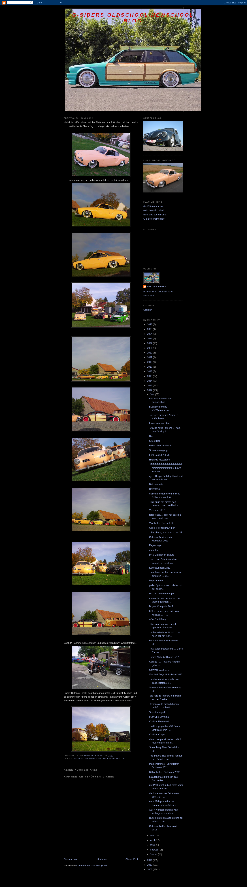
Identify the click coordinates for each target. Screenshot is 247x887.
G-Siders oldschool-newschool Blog (133, 17)
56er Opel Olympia (159, 716)
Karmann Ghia (93, 758)
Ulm (151, 436)
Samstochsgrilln (157, 712)
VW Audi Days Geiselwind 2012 (165, 674)
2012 (150, 390)
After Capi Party (157, 619)
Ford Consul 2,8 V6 (159, 455)
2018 (150, 362)
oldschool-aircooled (153, 210)
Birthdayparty (156, 484)
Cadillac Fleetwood (159, 721)
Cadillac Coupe (157, 734)
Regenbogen (155, 545)
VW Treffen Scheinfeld (161, 523)
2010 (150, 865)
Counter (147, 309)
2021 (150, 348)
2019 (150, 357)
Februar (154, 849)
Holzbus (79, 758)
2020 (150, 352)
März (153, 845)
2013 (150, 385)
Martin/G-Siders (156, 287)
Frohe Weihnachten (159, 423)
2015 (150, 376)
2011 (150, 860)
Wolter (120, 758)
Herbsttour (154, 489)
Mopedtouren (156, 580)
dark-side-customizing (154, 214)
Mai (152, 835)
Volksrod (108, 758)
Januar (154, 854)
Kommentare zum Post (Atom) (92, 865)
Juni (152, 394)
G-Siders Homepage (154, 218)
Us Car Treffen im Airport (162, 593)
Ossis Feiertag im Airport (162, 527)
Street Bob (154, 441)
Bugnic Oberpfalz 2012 (161, 606)
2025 (150, 329)
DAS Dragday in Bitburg (161, 554)
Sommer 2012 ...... (159, 670)
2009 (150, 869)
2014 (150, 381)
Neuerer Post (71, 859)
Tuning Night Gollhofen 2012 (164, 657)
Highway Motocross (159, 459)
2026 (150, 324)
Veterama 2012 (157, 510)
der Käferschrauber (153, 206)
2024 (150, 334)
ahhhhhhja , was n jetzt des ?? (165, 532)
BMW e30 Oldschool (160, 445)
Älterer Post (131, 859)
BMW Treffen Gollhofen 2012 (164, 772)
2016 (150, 371)
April (153, 840)
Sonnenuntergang (158, 450)
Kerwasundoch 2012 (159, 567)
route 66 (153, 550)
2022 (150, 343)
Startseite (102, 859)
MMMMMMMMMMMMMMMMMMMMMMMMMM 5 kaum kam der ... (165, 468)
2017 (150, 366)
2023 (150, 338)
